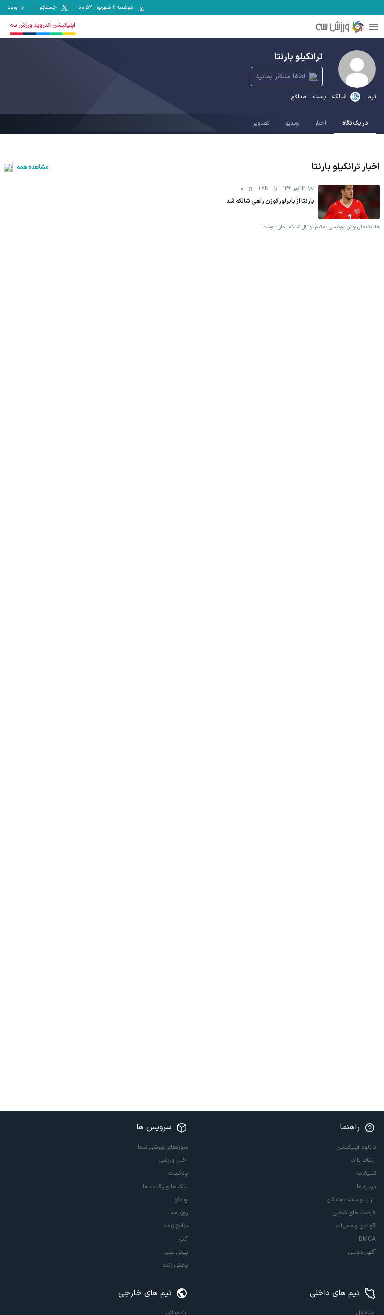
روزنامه (180, 1212)
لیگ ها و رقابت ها (165, 1186)
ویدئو (181, 1199)
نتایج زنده (176, 1225)
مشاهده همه (33, 167)
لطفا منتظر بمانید (281, 76)
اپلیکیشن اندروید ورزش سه (43, 25)
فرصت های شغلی (354, 1212)
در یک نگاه (355, 123)
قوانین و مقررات (356, 1225)
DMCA (367, 1239)
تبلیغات (367, 1173)
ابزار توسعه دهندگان (351, 1199)
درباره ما (366, 1186)
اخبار (320, 123)
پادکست (178, 1173)
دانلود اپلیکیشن (356, 1147)
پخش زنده (175, 1265)
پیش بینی (176, 1252)
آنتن (183, 1239)
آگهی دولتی (362, 1252)
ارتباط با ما (363, 1160)
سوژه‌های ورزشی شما (163, 1147)
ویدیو (292, 123)
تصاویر (261, 123)
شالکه (339, 96)
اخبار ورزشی (173, 1160)
